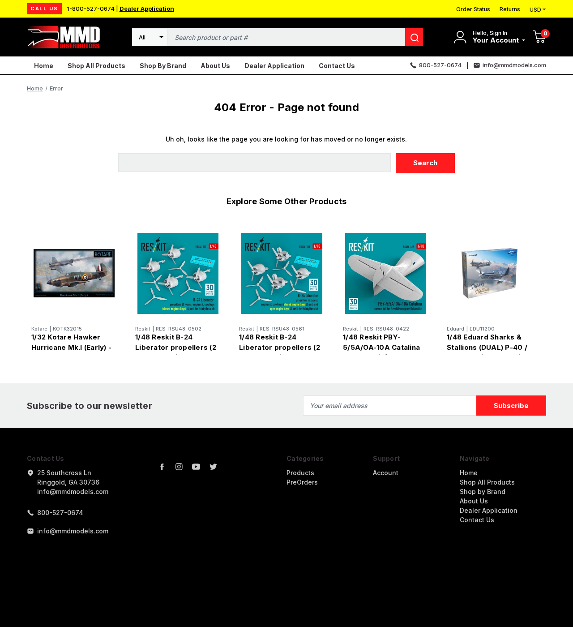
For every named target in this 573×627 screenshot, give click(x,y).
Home (43, 65)
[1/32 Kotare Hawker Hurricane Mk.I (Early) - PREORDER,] (74, 273)
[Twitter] (213, 466)
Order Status (473, 9)
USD (535, 9)
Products (300, 473)
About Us (215, 65)
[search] (414, 37)
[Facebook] (162, 466)
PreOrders (302, 482)
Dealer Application (147, 8)
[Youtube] (196, 466)
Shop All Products (96, 65)
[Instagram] (179, 466)
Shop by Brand (163, 65)
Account (385, 473)
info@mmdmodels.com (72, 531)
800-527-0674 (60, 512)
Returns (510, 9)
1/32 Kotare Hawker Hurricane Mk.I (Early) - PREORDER (71, 347)
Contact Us (337, 65)
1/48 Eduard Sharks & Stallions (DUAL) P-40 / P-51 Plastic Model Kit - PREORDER (487, 352)
